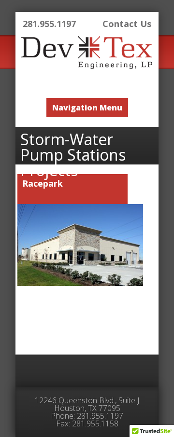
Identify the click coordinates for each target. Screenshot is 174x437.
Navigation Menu (87, 107)
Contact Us (126, 23)
